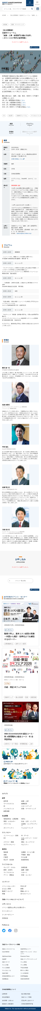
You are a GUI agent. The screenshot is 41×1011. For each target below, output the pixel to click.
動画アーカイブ (7, 891)
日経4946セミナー (25, 949)
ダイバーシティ (9, 828)
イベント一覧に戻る (20, 580)
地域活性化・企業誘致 (11, 819)
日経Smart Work (6, 956)
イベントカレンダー (8, 886)
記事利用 (4, 994)
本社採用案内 (6, 997)
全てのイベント (25, 894)
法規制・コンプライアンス (29, 824)
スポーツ (24, 872)
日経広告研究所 (24, 979)
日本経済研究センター (8, 976)
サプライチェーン (9, 844)
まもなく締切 (6, 889)
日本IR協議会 (24, 976)
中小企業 (24, 857)
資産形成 (33, 697)
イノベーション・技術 (11, 835)
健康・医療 (25, 870)
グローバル (7, 824)
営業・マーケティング (17, 24)
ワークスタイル (9, 803)
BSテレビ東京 (24, 970)
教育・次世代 (8, 870)
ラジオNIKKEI (24, 973)
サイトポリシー (7, 911)
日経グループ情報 (26, 997)
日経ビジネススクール (8, 949)
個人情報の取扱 (25, 994)
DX (5, 838)
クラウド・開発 (9, 842)
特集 (3, 894)
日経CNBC (5, 973)
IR (4, 806)
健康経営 (24, 803)
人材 (31, 744)
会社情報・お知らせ (7, 1000)
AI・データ (24, 835)
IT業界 (6, 857)
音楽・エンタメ (26, 875)
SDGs (23, 819)
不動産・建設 (25, 855)
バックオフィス (9, 808)
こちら (22, 100)
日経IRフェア (8, 697)
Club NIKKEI (5, 952)
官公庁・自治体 (9, 860)
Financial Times (25, 956)
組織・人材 (25, 801)
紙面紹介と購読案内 (7, 1004)
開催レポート (24, 891)
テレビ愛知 (23, 965)
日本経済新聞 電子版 (27, 1004)
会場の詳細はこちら (17, 159)
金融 (5, 855)
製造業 (6, 852)
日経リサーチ (6, 962)
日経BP (4, 959)
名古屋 (10, 115)
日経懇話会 (5, 979)
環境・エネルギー (9, 821)
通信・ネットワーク (27, 842)
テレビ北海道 (6, 967)
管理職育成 (23, 744)
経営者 (5, 24)
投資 (26, 697)
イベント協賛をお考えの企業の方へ (14, 907)
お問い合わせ (6, 904)
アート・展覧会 (9, 875)
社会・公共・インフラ (28, 821)
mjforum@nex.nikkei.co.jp (24, 233)
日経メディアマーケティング (28, 959)
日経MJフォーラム (22, 115)
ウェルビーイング (27, 828)
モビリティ (25, 844)
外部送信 (5, 918)
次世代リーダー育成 (11, 744)
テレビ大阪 (5, 965)
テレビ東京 (23, 962)
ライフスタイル (9, 872)
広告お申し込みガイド (27, 1000)
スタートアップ (26, 806)
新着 (21, 889)
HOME (4, 15)
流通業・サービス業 (27, 852)
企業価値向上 (8, 644)
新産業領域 (25, 860)
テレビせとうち (6, 970)
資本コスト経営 (21, 644)
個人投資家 (19, 697)
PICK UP (23, 886)
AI (4, 115)
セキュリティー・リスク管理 (29, 838)
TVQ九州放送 (24, 967)
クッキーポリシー (8, 914)
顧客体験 (6, 811)
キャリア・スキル (9, 867)
